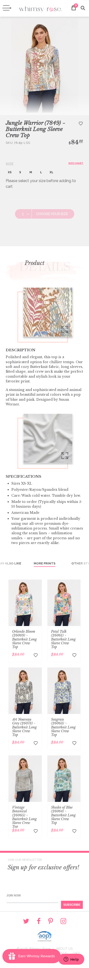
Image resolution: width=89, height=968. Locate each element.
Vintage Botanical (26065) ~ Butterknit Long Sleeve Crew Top (24, 816)
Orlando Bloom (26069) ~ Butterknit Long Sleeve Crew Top (24, 639)
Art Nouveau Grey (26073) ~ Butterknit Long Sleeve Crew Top (24, 727)
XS (10, 172)
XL (51, 172)
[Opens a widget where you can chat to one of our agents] (71, 960)
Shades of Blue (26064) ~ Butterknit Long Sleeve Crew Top (63, 815)
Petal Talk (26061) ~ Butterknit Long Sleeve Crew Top (63, 639)
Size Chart (75, 163)
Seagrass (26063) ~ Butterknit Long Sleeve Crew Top (63, 727)
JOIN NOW (13, 895)
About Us (64, 949)
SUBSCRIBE (71, 904)
